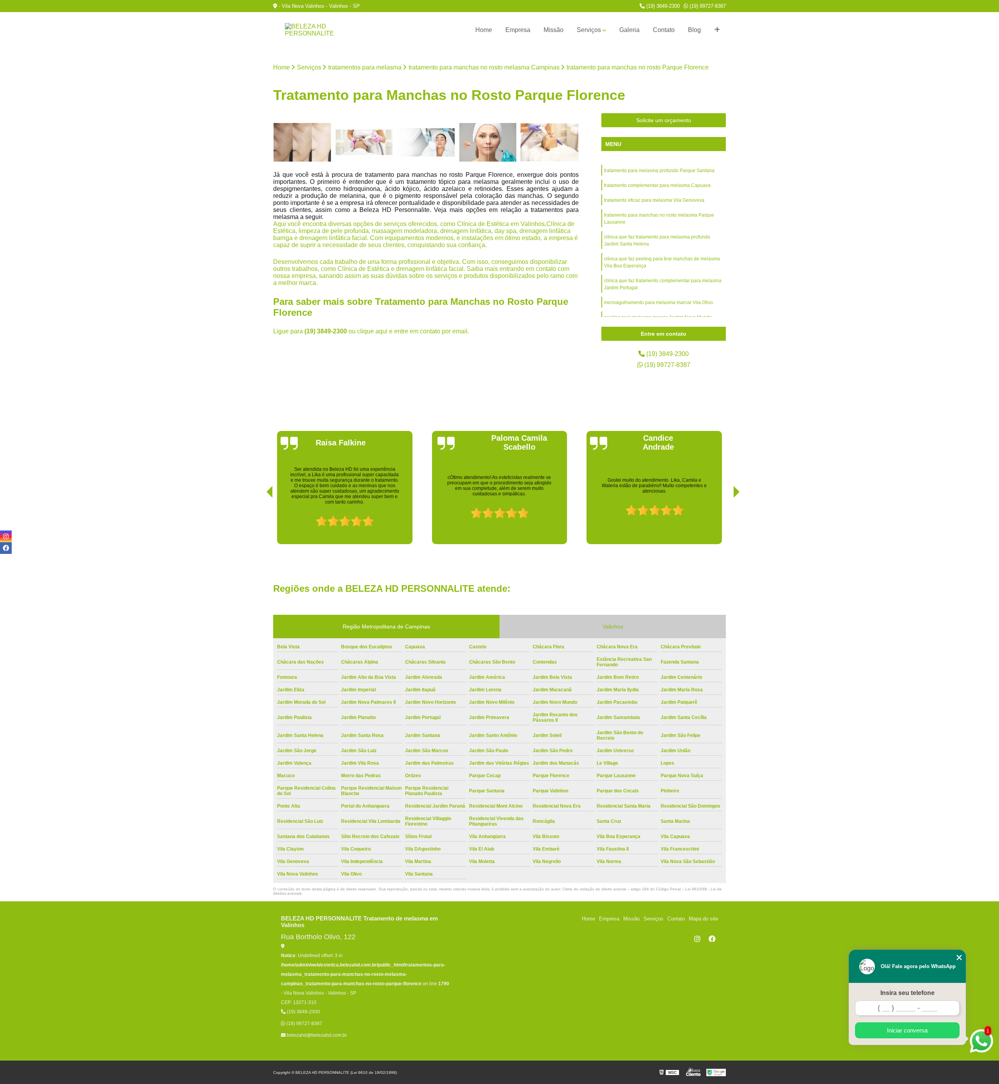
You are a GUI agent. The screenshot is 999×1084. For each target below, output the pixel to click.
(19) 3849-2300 (662, 6)
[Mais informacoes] (717, 30)
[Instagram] (697, 939)
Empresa (517, 30)
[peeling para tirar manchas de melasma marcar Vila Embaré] (426, 142)
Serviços (589, 30)
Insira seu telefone (907, 993)
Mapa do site (703, 919)
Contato (664, 30)
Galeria (629, 30)
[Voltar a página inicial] (312, 30)
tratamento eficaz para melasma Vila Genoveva (654, 200)
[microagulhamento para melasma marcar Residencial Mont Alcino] (364, 142)
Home (483, 30)
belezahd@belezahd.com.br (316, 1035)
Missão (553, 30)
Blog (694, 30)
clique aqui (372, 331)
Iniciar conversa (907, 1030)
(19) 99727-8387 (707, 6)
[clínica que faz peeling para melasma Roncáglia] (550, 142)
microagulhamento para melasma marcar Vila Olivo (658, 302)
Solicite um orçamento (663, 120)
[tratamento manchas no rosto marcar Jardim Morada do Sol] (488, 142)
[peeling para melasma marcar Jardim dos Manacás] (302, 142)
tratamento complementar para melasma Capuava (657, 185)
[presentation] (258, 522)
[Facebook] (712, 939)
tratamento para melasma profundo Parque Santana (659, 170)
